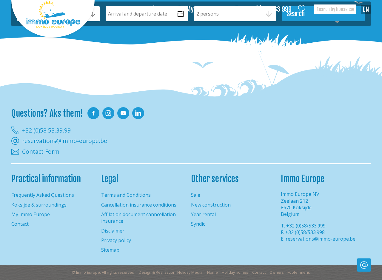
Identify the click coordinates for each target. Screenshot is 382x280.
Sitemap (110, 250)
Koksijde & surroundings (39, 204)
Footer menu (298, 272)
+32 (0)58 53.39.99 (46, 130)
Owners (276, 272)
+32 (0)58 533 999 (268, 9)
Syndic (198, 224)
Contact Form (40, 152)
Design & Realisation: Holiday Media (170, 272)
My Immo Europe (207, 9)
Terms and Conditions (126, 195)
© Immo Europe (103, 272)
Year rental (203, 214)
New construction (211, 204)
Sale (195, 195)
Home (212, 272)
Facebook (93, 113)
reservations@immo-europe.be (64, 141)
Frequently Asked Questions (42, 195)
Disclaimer (112, 230)
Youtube (123, 113)
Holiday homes (235, 272)
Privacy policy (116, 240)
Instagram (108, 113)
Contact (20, 224)
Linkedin (138, 113)
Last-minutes (152, 9)
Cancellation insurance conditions (138, 204)
